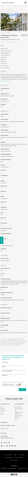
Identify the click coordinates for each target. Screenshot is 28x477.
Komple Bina (17, 414)
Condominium (9, 9)
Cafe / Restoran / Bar (19, 412)
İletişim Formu (4, 428)
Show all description (5, 81)
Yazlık (2, 414)
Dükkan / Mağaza (18, 407)
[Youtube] (10, 446)
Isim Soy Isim (5, 362)
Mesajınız (4, 375)
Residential (3, 9)
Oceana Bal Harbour (12, 468)
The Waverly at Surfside (22, 468)
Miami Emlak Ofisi (7, 3)
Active (5, 57)
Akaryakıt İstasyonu (19, 408)
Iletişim (15, 454)
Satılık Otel (17, 417)
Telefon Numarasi (7, 371)
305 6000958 (4, 436)
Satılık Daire (14, 465)
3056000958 (4, 433)
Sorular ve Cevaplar (7, 454)
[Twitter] (7, 446)
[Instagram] (4, 446)
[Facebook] (2, 446)
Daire (2, 407)
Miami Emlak (21, 454)
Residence (3, 408)
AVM (16, 410)
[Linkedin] (12, 446)
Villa (2, 412)
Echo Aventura (4, 468)
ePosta (4, 366)
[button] (25, 2)
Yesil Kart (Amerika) (19, 457)
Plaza (16, 419)
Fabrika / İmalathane (19, 415)
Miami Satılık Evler (14, 460)
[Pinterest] (15, 446)
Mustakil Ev (3, 410)
